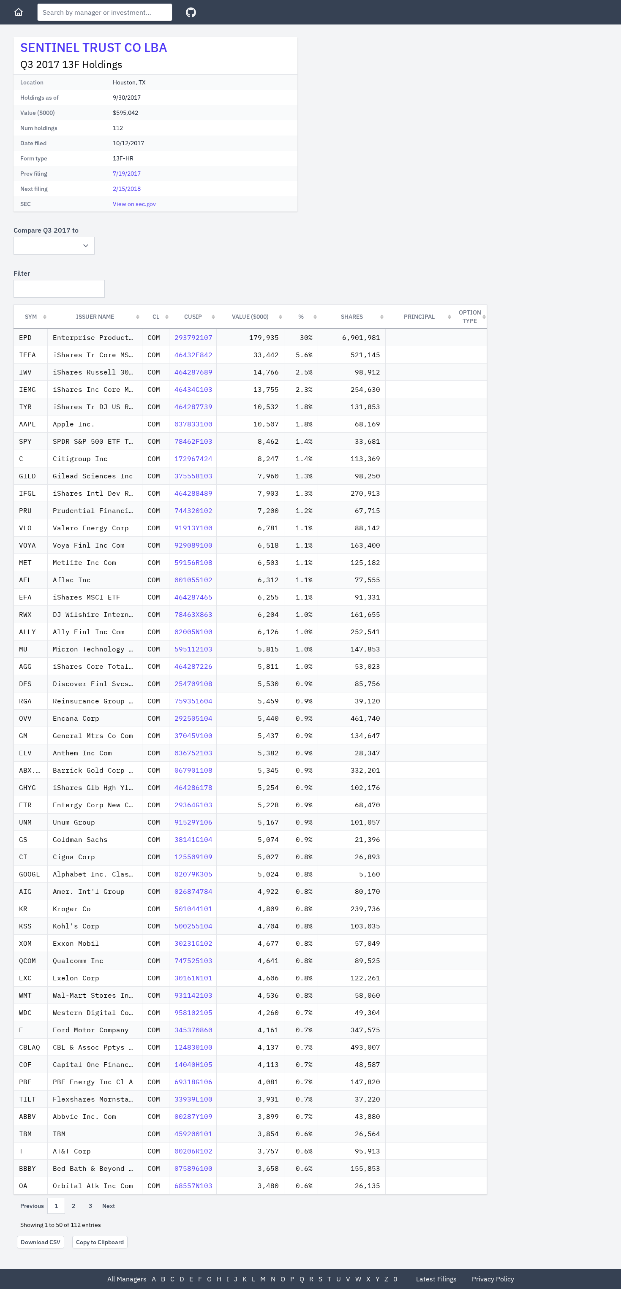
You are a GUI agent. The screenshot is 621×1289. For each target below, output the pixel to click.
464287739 (193, 406)
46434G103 (193, 389)
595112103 (193, 649)
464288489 (193, 493)
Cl (156, 316)
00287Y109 (193, 1116)
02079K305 (193, 874)
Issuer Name (95, 316)
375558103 (193, 476)
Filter (22, 273)
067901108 (193, 770)
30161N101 (193, 978)
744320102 (193, 510)
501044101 (193, 908)
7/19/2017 (127, 173)
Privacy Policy (493, 1279)
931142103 (193, 995)
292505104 (193, 718)
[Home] (19, 12)
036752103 (193, 753)
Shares (352, 316)
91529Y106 (193, 822)
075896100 (193, 1168)
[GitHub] (191, 12)
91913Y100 (193, 528)
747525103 (193, 960)
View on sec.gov (134, 204)
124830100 (193, 1047)
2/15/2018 (127, 189)
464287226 (193, 666)
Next (108, 1206)
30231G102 (193, 943)
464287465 (193, 597)
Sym (31, 316)
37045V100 (193, 735)
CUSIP (193, 316)
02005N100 (193, 631)
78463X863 (193, 614)
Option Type (470, 317)
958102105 (193, 1012)
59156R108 (193, 562)
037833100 (193, 424)
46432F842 (193, 354)
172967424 (193, 458)
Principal (419, 316)
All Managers (127, 1279)
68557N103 (193, 1185)
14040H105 (193, 1064)
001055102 (193, 579)
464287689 (193, 372)
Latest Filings (436, 1279)
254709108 (193, 683)
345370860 (193, 1030)
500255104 (193, 926)
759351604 (193, 701)
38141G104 (193, 839)
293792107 (193, 337)
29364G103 (193, 805)
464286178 (193, 787)
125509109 (193, 856)
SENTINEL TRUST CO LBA (93, 47)
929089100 (193, 545)
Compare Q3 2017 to (46, 230)
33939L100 (193, 1099)
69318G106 (193, 1081)
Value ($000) (250, 316)
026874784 (193, 891)
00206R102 (193, 1151)
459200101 (193, 1133)
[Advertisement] (375, 96)
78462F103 (193, 441)
